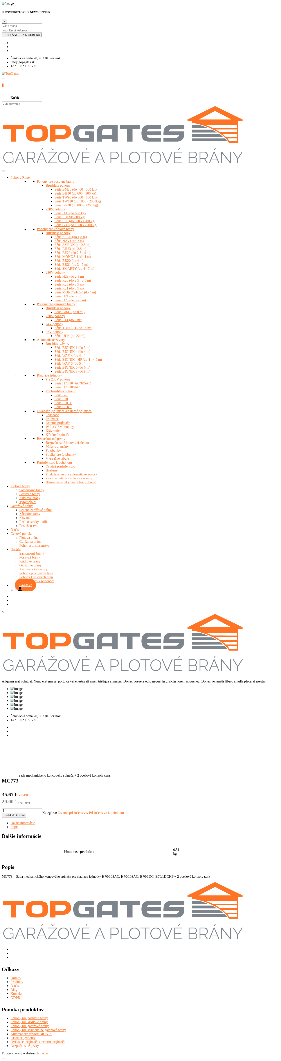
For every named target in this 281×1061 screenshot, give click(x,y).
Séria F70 (61, 399)
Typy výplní (27, 502)
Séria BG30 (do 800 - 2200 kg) (76, 205)
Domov (16, 978)
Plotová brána (28, 537)
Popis (14, 827)
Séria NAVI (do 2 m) (69, 241)
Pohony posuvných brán (36, 573)
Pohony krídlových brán (36, 577)
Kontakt (25, 585)
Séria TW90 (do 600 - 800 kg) (75, 197)
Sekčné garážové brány (35, 510)
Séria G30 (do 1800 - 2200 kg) (75, 225)
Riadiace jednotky (49, 375)
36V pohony (54, 332)
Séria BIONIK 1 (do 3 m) (72, 347)
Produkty (17, 982)
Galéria (16, 549)
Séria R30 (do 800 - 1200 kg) (74, 221)
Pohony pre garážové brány (56, 304)
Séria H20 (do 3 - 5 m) (70, 300)
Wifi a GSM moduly (60, 427)
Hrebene (52, 470)
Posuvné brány (29, 494)
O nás (15, 529)
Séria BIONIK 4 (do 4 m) (72, 351)
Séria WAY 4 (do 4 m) (69, 355)
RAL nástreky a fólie (33, 522)
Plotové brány (20, 486)
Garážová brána (30, 541)
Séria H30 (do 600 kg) (70, 213)
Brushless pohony (58, 185)
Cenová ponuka (21, 533)
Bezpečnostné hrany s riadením (67, 442)
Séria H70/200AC (67, 387)
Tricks (44, 1053)
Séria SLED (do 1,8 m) (70, 237)
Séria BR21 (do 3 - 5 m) (71, 264)
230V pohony (55, 209)
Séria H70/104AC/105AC (72, 383)
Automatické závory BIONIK (31, 1034)
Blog (14, 990)
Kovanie (25, 518)
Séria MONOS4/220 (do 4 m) (75, 292)
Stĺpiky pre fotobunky (61, 454)
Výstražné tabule (57, 458)
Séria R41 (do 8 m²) (68, 320)
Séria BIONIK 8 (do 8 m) (72, 371)
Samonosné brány (31, 490)
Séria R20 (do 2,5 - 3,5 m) (72, 280)
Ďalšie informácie (23, 823)
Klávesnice (53, 431)
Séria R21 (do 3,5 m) (69, 288)
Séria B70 (61, 395)
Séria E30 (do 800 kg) (69, 217)
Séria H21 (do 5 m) (67, 296)
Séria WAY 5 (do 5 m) (69, 363)
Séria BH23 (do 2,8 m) (70, 249)
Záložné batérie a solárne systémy (69, 478)
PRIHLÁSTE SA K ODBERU (22, 35)
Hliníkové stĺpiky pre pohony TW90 (71, 482)
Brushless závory (57, 344)
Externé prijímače (58, 423)
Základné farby (29, 514)
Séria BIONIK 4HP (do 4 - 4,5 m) (78, 359)
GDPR (15, 997)
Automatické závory (51, 340)
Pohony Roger (21, 177)
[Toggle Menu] (3, 171)
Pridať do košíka (14, 815)
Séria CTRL (63, 407)
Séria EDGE (63, 403)
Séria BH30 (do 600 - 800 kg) (75, 193)
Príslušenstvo (28, 526)
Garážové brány (22, 506)
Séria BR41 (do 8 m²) (69, 312)
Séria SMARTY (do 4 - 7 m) (74, 268)
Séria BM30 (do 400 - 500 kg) (75, 189)
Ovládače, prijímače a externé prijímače (64, 411)
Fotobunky (53, 450)
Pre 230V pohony (58, 379)
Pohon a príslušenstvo (34, 545)
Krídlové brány (29, 498)
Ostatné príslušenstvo (72, 813)
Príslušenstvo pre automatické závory (71, 474)
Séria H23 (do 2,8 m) (69, 276)
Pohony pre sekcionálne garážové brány (38, 1030)
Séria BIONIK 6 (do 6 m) (72, 367)
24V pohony (54, 324)
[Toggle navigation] (3, 78)
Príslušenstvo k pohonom (54, 462)
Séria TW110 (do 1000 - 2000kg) (77, 201)
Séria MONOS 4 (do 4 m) (72, 256)
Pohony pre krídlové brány (55, 229)
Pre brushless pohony (60, 391)
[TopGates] (10, 73)
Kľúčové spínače (57, 435)
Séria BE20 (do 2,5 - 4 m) (72, 253)
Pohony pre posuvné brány (55, 181)
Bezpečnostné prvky (51, 438)
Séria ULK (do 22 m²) (69, 336)
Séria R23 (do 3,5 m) (69, 284)
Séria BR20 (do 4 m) (68, 260)
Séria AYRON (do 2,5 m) (72, 245)
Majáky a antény (57, 446)
